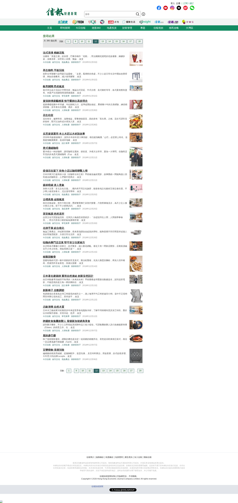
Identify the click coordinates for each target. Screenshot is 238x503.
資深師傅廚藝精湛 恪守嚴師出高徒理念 (65, 101)
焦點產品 (65, 62)
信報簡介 (90, 457)
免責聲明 (119, 457)
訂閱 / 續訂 (188, 3)
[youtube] (165, 8)
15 (116, 41)
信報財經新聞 (97, 486)
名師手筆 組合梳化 (53, 228)
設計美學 (65, 143)
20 (139, 41)
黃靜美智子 (76, 62)
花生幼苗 (48, 115)
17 (130, 41)
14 (109, 41)
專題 (142, 27)
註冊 (178, 3)
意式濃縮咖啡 (50, 148)
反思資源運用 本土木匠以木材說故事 (64, 133)
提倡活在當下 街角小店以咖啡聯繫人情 (65, 170)
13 (103, 41)
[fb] (159, 8)
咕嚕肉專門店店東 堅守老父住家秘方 (64, 242)
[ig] (172, 8)
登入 (173, 3)
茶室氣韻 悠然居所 (53, 213)
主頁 (49, 27)
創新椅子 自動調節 (53, 290)
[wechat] (192, 8)
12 (96, 41)
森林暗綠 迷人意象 (53, 185)
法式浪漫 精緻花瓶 (53, 52)
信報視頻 (158, 27)
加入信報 (138, 457)
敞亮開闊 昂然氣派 (53, 86)
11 (89, 41)
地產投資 (112, 27)
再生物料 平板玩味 (53, 70)
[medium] (179, 8)
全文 (81, 59)
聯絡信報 (148, 457)
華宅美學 (65, 96)
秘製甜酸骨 (49, 256)
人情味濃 (65, 110)
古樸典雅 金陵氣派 (53, 199)
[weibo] (185, 8)
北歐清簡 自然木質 (53, 306)
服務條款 (100, 457)
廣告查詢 (128, 457)
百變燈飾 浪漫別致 (53, 349)
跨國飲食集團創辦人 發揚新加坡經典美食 (66, 321)
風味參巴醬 (49, 335)
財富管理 (127, 27)
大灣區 (189, 27)
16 (123, 41)
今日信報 (80, 27)
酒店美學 (65, 209)
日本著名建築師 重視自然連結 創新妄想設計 (68, 276)
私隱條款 (109, 457)
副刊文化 (56, 62)
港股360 (96, 27)
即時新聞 (65, 27)
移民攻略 (174, 27)
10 (82, 41)
